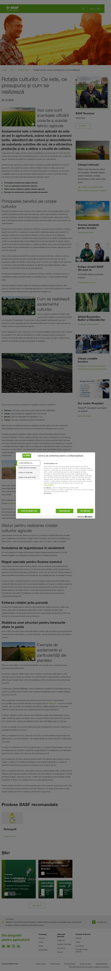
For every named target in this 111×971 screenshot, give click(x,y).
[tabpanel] (68, 479)
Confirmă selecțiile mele (29, 511)
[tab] (28, 463)
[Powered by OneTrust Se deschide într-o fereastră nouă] (86, 517)
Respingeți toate (64, 511)
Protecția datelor (49, 485)
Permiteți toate (85, 511)
